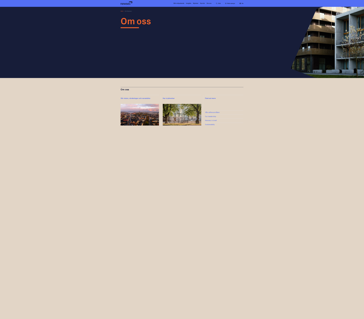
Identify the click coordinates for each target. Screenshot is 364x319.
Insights (188, 3)
